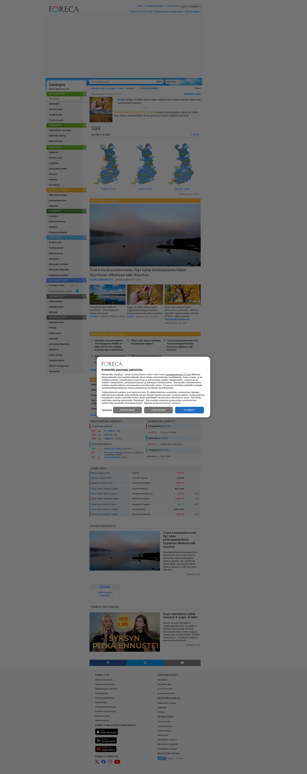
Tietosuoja (107, 410)
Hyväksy (189, 410)
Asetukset (158, 410)
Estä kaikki (127, 410)
